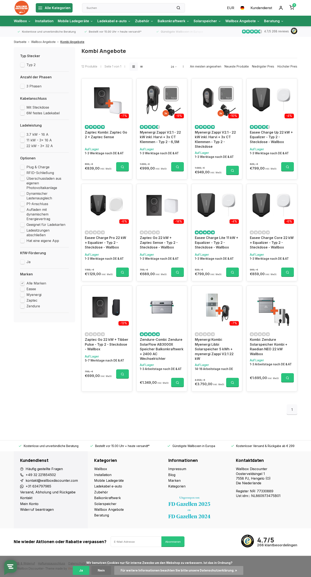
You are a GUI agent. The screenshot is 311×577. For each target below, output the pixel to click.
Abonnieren (173, 541)
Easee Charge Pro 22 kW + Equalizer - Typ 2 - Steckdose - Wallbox (105, 242)
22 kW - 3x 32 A (39, 146)
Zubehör (142, 21)
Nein (101, 570)
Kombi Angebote (72, 42)
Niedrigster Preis (263, 66)
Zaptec (31, 300)
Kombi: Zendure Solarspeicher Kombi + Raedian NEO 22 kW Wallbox (268, 346)
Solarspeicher (205, 21)
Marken (174, 480)
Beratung (272, 21)
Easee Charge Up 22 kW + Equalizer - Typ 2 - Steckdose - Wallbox (271, 137)
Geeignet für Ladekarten (45, 224)
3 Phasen (33, 86)
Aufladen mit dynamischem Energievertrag (38, 214)
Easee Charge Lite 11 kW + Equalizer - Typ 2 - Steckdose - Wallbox (216, 242)
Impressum (177, 469)
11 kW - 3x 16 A (39, 140)
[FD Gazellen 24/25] (199, 508)
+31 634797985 (38, 486)
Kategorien (177, 486)
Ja (28, 262)
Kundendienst (261, 8)
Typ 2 (31, 65)
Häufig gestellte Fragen (44, 469)
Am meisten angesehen (205, 66)
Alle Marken (36, 283)
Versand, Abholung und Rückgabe (48, 492)
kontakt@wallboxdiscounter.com (52, 480)
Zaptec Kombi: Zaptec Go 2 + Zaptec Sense (106, 134)
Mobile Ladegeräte (73, 21)
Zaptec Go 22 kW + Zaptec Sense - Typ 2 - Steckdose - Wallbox (159, 242)
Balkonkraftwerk (171, 21)
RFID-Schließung (40, 173)
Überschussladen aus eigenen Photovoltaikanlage (43, 183)
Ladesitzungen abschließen (38, 232)
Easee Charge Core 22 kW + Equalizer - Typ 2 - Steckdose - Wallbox (272, 242)
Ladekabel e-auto (112, 21)
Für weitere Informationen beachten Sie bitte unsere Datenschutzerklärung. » (179, 570)
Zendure (33, 306)
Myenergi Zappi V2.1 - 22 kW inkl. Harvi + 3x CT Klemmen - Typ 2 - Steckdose (215, 139)
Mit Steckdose (37, 107)
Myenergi (33, 295)
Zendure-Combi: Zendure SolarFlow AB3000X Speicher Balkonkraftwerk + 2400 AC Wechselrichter (161, 349)
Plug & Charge (38, 167)
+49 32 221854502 (41, 475)
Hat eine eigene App (42, 241)
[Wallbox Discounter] (21, 8)
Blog (171, 475)
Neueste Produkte (236, 66)
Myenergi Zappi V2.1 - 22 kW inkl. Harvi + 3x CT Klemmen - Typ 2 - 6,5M (160, 137)
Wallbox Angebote (240, 21)
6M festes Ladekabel (43, 113)
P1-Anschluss (37, 204)
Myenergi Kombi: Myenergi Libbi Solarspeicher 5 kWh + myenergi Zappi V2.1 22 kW (214, 349)
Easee (31, 289)
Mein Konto (29, 504)
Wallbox (20, 21)
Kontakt (26, 498)
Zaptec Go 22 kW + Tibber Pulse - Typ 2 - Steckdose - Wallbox (106, 344)
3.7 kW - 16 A (37, 134)
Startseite (20, 42)
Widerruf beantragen (37, 509)
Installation (44, 21)
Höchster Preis (287, 66)
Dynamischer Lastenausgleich (39, 195)
